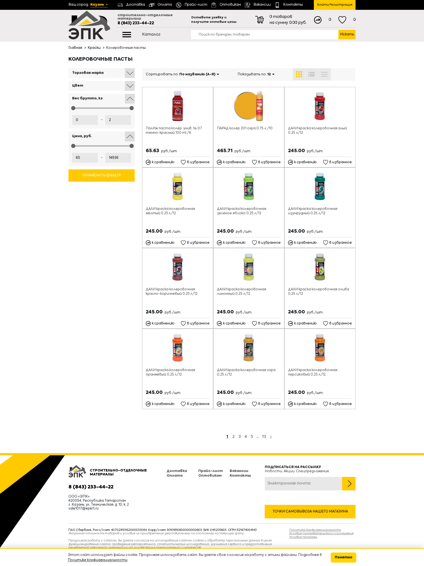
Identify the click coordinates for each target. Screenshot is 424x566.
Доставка (177, 471)
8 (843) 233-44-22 (136, 23)
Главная (75, 48)
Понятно (343, 557)
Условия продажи (303, 537)
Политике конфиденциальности (97, 560)
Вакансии (239, 471)
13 (264, 437)
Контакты (240, 475)
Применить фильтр (101, 175)
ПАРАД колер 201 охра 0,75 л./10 (245, 128)
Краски (94, 48)
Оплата (175, 475)
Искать (347, 34)
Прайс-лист (210, 471)
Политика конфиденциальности (315, 530)
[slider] (73, 108)
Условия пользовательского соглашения (321, 533)
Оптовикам (210, 475)
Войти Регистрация (334, 4)
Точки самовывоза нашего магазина (310, 511)
